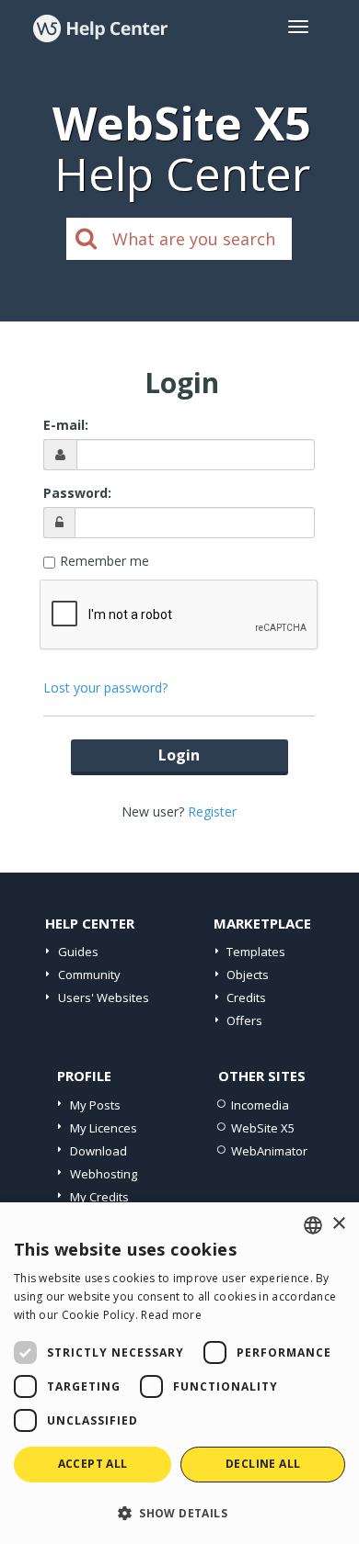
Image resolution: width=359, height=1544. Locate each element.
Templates (255, 951)
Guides (78, 951)
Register (212, 811)
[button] (179, 1512)
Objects (247, 974)
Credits (246, 997)
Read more (171, 1315)
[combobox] (313, 1225)
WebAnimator (269, 1151)
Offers (244, 1020)
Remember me (104, 560)
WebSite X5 (263, 1128)
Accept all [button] (93, 1463)
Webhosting (103, 1174)
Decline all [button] (263, 1463)
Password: (77, 493)
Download (98, 1151)
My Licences (103, 1128)
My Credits (99, 1197)
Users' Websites (103, 997)
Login (179, 755)
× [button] (338, 1224)
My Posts (95, 1105)
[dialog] (179, 1373)
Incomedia (260, 1105)
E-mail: (65, 425)
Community (89, 974)
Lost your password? (105, 687)
